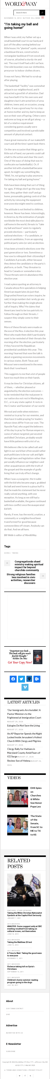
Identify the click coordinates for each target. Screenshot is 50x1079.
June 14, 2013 (12, 934)
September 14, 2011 (15, 972)
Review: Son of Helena (18, 760)
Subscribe (10, 1051)
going (7, 553)
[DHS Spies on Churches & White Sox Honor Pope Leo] (17, 806)
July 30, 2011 (12, 985)
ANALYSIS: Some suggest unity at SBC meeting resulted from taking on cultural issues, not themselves (24, 928)
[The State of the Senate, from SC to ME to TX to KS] (17, 834)
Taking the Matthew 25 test (19, 942)
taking (15, 553)
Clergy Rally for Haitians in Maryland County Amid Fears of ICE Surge (23, 753)
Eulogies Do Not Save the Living (23, 725)
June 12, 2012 (12, 945)
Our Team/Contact (14, 1009)
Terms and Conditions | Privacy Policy (24, 1070)
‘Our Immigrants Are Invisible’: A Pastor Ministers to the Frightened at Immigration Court (24, 714)
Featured (11, 910)
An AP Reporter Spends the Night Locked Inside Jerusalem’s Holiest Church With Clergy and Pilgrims (24, 737)
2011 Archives (13, 951)
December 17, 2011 (15, 958)
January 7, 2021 (14, 918)
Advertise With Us (14, 1033)
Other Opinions (24, 910)
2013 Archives (13, 924)
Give (8, 1014)
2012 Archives (13, 940)
